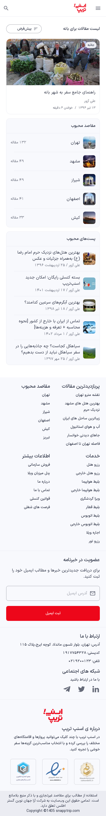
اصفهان (73, 199)
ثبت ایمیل (53, 613)
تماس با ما (42, 490)
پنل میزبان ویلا (39, 473)
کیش (75, 218)
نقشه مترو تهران (88, 395)
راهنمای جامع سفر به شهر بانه (69, 92)
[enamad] (55, 772)
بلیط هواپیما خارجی (85, 490)
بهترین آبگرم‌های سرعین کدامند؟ (52, 302)
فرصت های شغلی (37, 507)
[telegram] (67, 689)
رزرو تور (94, 541)
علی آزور (89, 101)
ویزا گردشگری (90, 498)
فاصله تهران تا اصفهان (83, 444)
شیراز (75, 180)
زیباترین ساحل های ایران (81, 418)
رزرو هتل (93, 464)
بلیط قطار (93, 507)
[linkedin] (96, 689)
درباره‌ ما (44, 481)
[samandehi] (87, 772)
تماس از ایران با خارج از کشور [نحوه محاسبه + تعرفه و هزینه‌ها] (49, 324)
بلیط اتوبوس (90, 515)
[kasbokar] (23, 772)
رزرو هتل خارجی (88, 473)
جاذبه (90, 45)
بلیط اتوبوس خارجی (85, 524)
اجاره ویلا (93, 532)
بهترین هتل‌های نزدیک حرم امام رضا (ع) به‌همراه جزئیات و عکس (48, 255)
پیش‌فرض (24, 28)
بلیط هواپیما (91, 481)
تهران (75, 143)
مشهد (75, 161)
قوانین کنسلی (40, 498)
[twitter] (81, 689)
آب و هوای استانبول (85, 427)
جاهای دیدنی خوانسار (83, 435)
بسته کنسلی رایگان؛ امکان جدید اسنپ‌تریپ (52, 280)
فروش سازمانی (39, 464)
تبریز (46, 437)
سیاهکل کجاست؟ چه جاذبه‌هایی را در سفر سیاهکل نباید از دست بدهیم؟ (47, 349)
